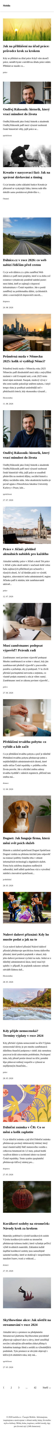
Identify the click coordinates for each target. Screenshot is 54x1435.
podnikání (7, 880)
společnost (7, 136)
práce (5, 72)
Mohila (6, 5)
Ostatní (6, 199)
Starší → (47, 1387)
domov (6, 783)
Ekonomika (7, 398)
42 (35, 1387)
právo (5, 687)
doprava (6, 301)
